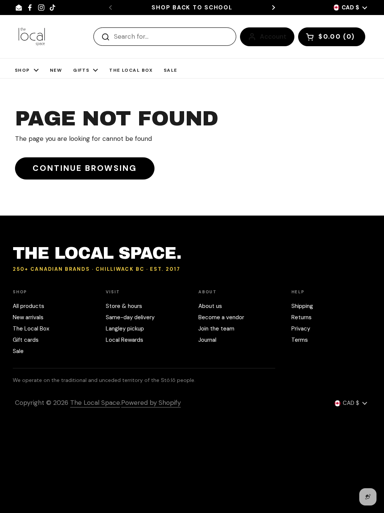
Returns (301, 317)
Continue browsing (85, 168)
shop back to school (192, 8)
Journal (207, 340)
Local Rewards (124, 340)
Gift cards (26, 340)
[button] (331, 36)
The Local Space (95, 402)
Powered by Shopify (151, 402)
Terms (299, 340)
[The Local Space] (31, 37)
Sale (18, 351)
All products (28, 306)
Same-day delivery (130, 317)
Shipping (302, 306)
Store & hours (124, 306)
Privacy (300, 328)
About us (210, 306)
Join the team (216, 328)
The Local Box (31, 328)
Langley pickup (125, 328)
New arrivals (28, 317)
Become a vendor (221, 317)
